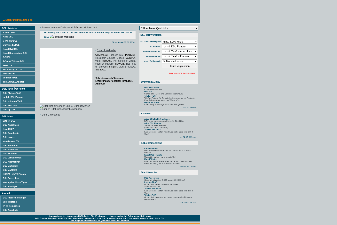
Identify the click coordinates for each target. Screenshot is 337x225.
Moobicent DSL (147, 218)
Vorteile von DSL (11, 141)
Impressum (72, 216)
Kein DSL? (8, 129)
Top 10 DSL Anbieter (13, 82)
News (148, 216)
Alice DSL (8, 37)
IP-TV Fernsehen (11, 206)
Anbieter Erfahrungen (62, 27)
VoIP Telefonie (10, 202)
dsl (57, 216)
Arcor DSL (122, 218)
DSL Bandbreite (11, 133)
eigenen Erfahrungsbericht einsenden (62, 109)
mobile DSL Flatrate (13, 97)
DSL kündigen (10, 186)
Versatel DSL (9, 73)
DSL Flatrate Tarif (12, 93)
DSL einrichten (10, 145)
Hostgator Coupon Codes (109, 58)
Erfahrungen (133, 216)
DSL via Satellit (10, 166)
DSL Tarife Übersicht (13, 88)
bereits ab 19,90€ (188, 166)
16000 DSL (78, 218)
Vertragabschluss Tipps (15, 182)
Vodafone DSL (10, 77)
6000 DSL (62, 218)
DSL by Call (9, 109)
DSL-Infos (7, 116)
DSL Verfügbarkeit (12, 158)
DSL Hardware (10, 149)
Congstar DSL (10, 41)
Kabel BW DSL (10, 49)
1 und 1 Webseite (106, 50)
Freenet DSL (133, 218)
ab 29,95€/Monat (188, 202)
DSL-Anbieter (9, 28)
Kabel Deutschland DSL (15, 53)
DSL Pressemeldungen (14, 198)
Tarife (86, 216)
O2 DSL (7, 57)
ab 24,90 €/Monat (188, 137)
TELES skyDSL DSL (13, 69)
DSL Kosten (9, 137)
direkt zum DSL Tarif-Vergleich (182, 73)
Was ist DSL (9, 121)
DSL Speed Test (11, 178)
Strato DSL (160, 218)
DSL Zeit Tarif (10, 105)
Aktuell (6, 193)
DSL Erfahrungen (99, 216)
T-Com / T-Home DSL (13, 61)
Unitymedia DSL (11, 45)
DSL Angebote (10, 210)
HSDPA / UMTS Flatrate (14, 174)
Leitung (87, 218)
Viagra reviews (127, 66)
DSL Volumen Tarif (12, 101)
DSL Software (10, 153)
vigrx (97, 61)
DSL (81, 216)
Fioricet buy (116, 55)
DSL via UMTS (10, 170)
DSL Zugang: (41, 218)
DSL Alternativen (11, 162)
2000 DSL (52, 218)
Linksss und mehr (117, 216)
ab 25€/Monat (189, 108)
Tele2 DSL (8, 65)
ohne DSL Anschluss (107, 218)
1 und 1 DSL (9, 32)
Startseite (46, 27)
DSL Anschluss (11, 125)
